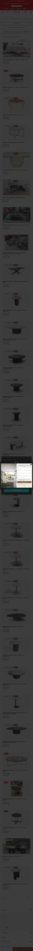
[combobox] (18, 477)
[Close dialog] (31, 464)
